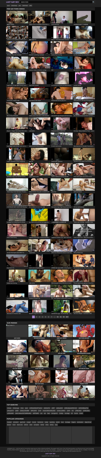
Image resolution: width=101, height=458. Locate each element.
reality (46, 422)
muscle (34, 422)
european (36, 424)
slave (31, 424)
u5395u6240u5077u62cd (35, 408)
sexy (56, 424)
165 (64, 317)
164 (60, 317)
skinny (51, 424)
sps (45, 413)
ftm (73, 410)
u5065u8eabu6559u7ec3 (70, 408)
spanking (52, 422)
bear (48, 413)
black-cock (20, 424)
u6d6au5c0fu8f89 (24, 410)
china (22, 408)
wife (30, 5)
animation (15, 422)
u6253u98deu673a (83, 408)
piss (20, 5)
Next (67, 317)
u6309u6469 (10, 413)
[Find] (93, 2)
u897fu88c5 (36, 413)
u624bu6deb (86, 410)
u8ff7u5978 (34, 410)
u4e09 (16, 410)
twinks (58, 422)
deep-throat (88, 422)
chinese (9, 408)
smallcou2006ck (61, 410)
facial (14, 424)
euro (8, 5)
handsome (40, 422)
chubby (61, 413)
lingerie (74, 422)
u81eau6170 (10, 410)
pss (41, 413)
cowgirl (29, 422)
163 (57, 317)
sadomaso (25, 5)
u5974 (68, 410)
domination (80, 422)
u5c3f (39, 410)
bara (62, 422)
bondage (67, 413)
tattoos (26, 424)
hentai (42, 424)
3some (76, 413)
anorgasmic (54, 413)
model (81, 413)
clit (72, 413)
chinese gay (16, 408)
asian (26, 408)
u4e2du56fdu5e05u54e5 (49, 410)
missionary (14, 5)
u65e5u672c (47, 408)
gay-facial (22, 422)
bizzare (9, 424)
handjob (9, 422)
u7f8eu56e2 (78, 410)
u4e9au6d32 (59, 408)
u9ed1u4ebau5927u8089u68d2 (23, 413)
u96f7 (53, 408)
